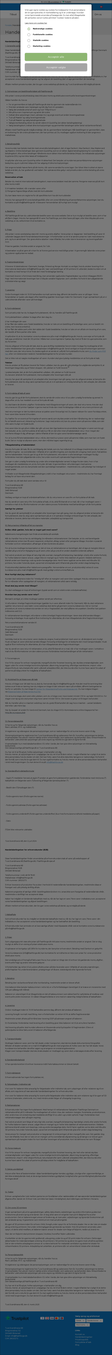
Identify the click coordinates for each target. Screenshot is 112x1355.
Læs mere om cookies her (36, 23)
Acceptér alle (56, 56)
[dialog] (56, 677)
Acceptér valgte (56, 67)
